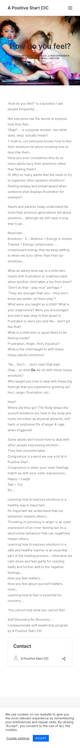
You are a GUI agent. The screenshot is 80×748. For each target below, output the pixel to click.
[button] (70, 8)
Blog (43, 55)
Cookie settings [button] (18, 738)
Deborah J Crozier (47, 58)
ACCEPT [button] (40, 738)
